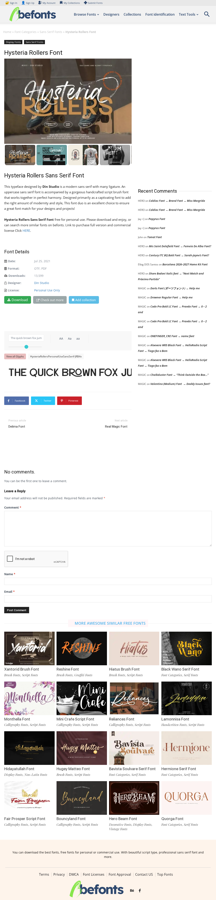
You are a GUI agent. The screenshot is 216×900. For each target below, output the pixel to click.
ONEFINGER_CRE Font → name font (172, 336)
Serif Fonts (191, 675)
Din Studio (41, 283)
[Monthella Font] (29, 698)
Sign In (11, 2)
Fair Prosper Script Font (24, 818)
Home (7, 32)
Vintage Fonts (118, 829)
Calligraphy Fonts (16, 725)
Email (9, 592)
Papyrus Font (156, 219)
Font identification (160, 14)
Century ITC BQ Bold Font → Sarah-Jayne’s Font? (179, 255)
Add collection (85, 300)
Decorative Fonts (120, 824)
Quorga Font (172, 818)
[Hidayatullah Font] (29, 748)
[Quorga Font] (186, 798)
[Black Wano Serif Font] (186, 648)
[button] (207, 16)
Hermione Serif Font (178, 769)
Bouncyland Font (71, 818)
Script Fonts (30, 675)
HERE (26, 230)
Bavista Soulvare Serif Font (132, 769)
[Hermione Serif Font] (186, 748)
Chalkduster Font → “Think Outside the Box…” (179, 375)
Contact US (144, 874)
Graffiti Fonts (83, 675)
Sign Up (27, 2)
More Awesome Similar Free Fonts (110, 623)
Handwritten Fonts (174, 725)
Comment (12, 507)
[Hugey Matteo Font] (82, 748)
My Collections (72, 2)
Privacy (59, 874)
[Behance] (132, 890)
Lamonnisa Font (175, 719)
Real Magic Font (116, 426)
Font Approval (120, 874)
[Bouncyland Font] (82, 798)
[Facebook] (140, 890)
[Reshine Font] (82, 648)
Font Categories (25, 32)
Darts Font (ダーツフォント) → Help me (175, 288)
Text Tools (187, 14)
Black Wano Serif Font (180, 669)
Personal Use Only (47, 290)
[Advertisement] (169, 109)
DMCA (74, 874)
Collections (132, 14)
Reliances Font (121, 719)
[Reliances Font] (134, 698)
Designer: (14, 283)
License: (13, 290)
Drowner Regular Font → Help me (171, 297)
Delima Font (16, 426)
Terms (44, 874)
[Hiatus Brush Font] (134, 648)
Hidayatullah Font (19, 769)
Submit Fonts (95, 2)
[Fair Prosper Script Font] (29, 798)
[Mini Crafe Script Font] (82, 698)
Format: (13, 268)
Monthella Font (17, 719)
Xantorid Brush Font (21, 669)
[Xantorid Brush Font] (29, 648)
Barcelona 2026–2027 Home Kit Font (185, 264)
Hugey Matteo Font (73, 769)
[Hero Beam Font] (134, 798)
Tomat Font (154, 237)
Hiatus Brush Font (124, 669)
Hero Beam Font (123, 818)
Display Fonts (13, 42)
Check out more (51, 300)
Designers (111, 14)
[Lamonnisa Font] (186, 698)
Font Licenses (93, 874)
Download (20, 300)
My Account (49, 2)
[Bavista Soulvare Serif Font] (134, 748)
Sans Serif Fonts (51, 32)
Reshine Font (68, 669)
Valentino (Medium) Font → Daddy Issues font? (180, 384)
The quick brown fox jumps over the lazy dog (70, 372)
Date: (12, 261)
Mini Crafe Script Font (75, 719)
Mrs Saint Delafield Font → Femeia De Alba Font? (180, 246)
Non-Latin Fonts (35, 774)
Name (9, 574)
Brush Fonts (12, 675)
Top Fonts (165, 874)
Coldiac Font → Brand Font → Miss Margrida (177, 201)
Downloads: (17, 276)
